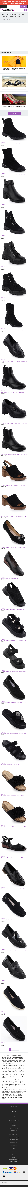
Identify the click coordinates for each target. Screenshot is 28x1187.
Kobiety (14, 1111)
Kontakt (14, 1123)
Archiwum (14, 1151)
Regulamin (14, 1125)
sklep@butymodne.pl (14, 1161)
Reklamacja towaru (14, 1142)
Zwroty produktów (14, 1139)
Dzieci (14, 1109)
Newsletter (14, 1157)
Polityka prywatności (14, 1128)
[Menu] (25, 10)
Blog (14, 1148)
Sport (14, 1116)
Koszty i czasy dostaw (14, 1137)
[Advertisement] (14, 37)
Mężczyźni (14, 1114)
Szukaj (23, 6)
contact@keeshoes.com (17, 3)
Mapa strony (14, 1130)
